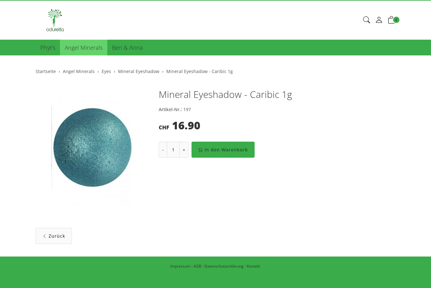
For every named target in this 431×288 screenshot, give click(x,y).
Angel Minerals (84, 47)
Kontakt (253, 266)
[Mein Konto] (379, 20)
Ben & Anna (127, 47)
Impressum (180, 266)
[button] (366, 20)
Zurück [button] (57, 236)
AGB (197, 266)
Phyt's (47, 47)
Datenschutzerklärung (224, 266)
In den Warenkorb (226, 150)
